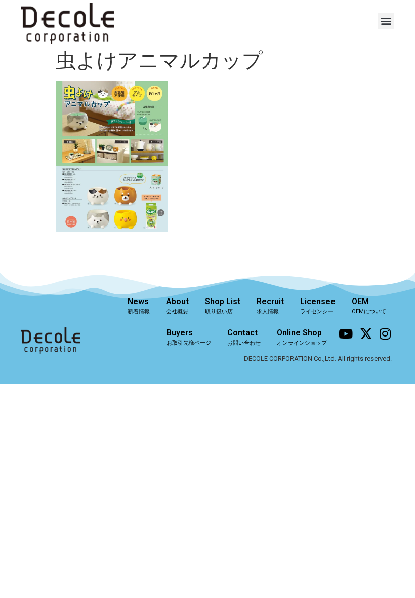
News (139, 305)
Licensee (318, 305)
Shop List (222, 305)
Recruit (270, 305)
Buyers (189, 337)
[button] (386, 21)
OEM (369, 305)
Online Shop (302, 337)
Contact (244, 337)
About (177, 305)
